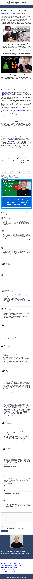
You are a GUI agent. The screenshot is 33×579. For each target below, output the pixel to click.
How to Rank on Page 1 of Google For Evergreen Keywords (10, 177)
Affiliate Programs (10, 175)
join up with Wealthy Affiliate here (10, 404)
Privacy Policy (19, 575)
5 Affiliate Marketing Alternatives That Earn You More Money (11, 569)
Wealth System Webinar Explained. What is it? (8, 178)
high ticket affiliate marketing (9, 94)
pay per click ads (17, 158)
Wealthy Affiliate (25, 115)
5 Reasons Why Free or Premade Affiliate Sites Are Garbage (11, 565)
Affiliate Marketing (4, 175)
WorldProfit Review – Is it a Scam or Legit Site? (9, 567)
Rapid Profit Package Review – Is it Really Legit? (9, 571)
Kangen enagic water (7, 238)
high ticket (3, 176)
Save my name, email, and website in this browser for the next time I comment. (13, 528)
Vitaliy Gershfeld (5, 13)
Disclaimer (14, 575)
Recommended (15, 175)
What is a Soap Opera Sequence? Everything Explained (10, 563)
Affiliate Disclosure (9, 575)
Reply (3, 226)
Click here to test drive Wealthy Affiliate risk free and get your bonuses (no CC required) (16, 202)
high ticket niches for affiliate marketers (17, 110)
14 (14, 13)
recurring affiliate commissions (9, 141)
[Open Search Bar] (31, 6)
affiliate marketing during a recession (24, 136)
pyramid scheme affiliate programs (20, 298)
